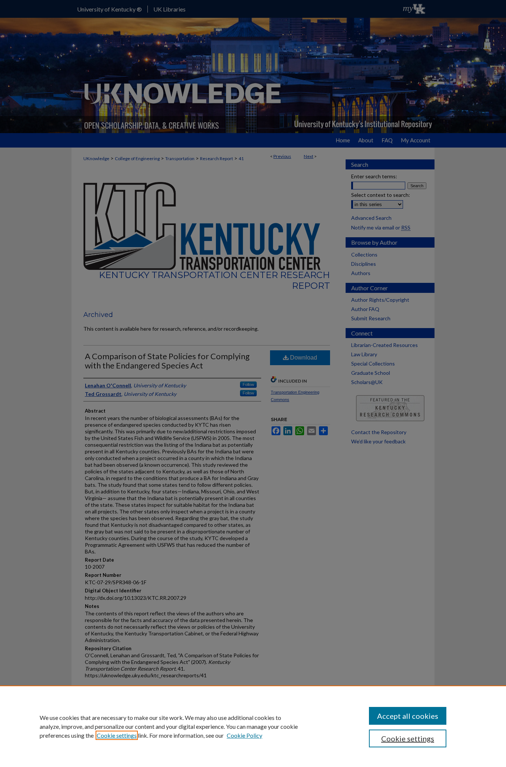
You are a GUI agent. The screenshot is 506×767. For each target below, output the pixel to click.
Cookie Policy (244, 735)
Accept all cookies (407, 715)
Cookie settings (117, 735)
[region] (253, 726)
